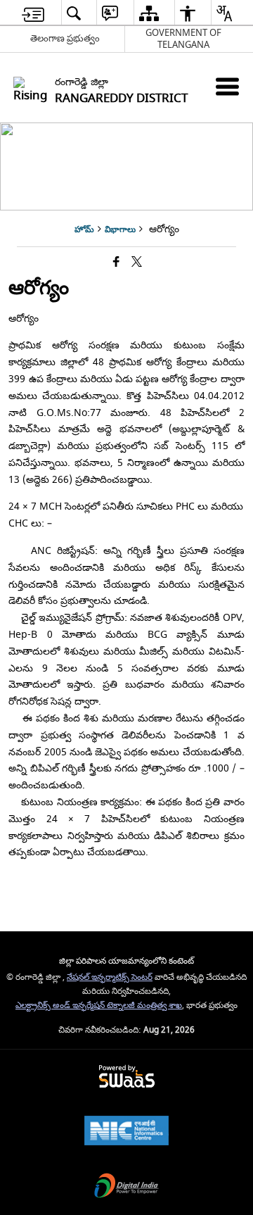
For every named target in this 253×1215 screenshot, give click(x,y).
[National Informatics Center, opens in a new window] (126, 1132)
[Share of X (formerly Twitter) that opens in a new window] (136, 263)
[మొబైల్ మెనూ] (227, 86)
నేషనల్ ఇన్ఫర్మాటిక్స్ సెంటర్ (110, 977)
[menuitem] (33, 13)
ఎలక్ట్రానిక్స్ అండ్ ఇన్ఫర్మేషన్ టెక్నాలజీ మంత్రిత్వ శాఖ (98, 1006)
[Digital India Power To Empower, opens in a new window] (126, 1187)
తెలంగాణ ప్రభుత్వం (65, 38)
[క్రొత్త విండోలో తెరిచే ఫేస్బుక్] (116, 263)
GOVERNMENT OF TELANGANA (183, 38)
